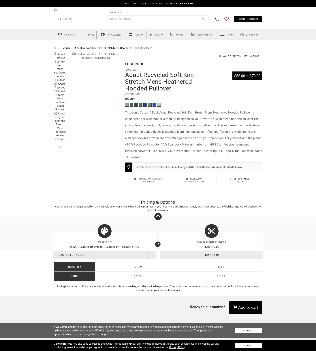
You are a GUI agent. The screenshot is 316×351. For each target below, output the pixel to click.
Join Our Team (114, 12)
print (256, 56)
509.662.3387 (185, 3)
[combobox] (104, 255)
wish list (241, 56)
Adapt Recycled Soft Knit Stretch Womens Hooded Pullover (208, 167)
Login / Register (248, 18)
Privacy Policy (177, 347)
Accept (248, 330)
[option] (60, 67)
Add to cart (247, 307)
